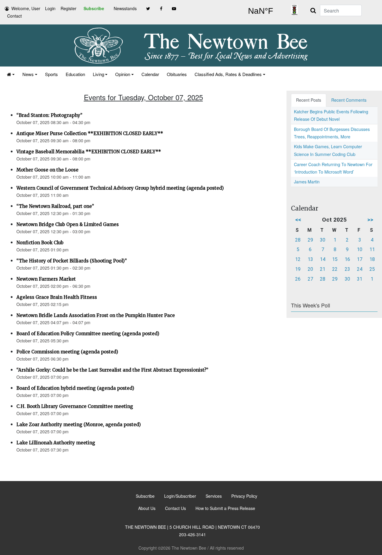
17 (359, 259)
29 (310, 240)
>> (370, 219)
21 (322, 269)
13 (310, 259)
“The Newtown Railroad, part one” (55, 206)
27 (310, 279)
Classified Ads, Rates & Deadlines (228, 74)
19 (298, 269)
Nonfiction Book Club (40, 242)
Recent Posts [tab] (308, 100)
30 (322, 240)
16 (347, 259)
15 (335, 259)
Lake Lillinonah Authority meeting (55, 443)
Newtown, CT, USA (260, 11)
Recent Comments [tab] (348, 100)
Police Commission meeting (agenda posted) (67, 352)
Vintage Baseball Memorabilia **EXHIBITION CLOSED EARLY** (88, 151)
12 (298, 259)
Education (75, 74)
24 (359, 269)
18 (372, 259)
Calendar (150, 74)
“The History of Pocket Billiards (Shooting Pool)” (71, 261)
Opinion (122, 74)
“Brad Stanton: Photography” (49, 115)
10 (359, 249)
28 (298, 240)
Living (98, 74)
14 (322, 259)
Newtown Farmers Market (46, 279)
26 (298, 279)
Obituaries (177, 74)
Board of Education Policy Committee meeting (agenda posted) (87, 333)
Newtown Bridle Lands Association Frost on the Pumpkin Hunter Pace (95, 315)
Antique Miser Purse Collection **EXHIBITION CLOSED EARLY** (89, 133)
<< (298, 219)
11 (372, 249)
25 (372, 269)
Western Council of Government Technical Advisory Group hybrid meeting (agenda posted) (120, 188)
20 (310, 269)
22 (335, 269)
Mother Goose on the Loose (47, 170)
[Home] (10, 74)
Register (68, 8)
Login (50, 8)
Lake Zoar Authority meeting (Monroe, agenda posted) (78, 424)
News (28, 74)
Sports (51, 74)
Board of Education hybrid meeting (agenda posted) (75, 388)
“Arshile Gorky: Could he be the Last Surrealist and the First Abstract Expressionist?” (112, 370)
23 (347, 269)
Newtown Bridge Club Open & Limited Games (67, 224)
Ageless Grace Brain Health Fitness (56, 297)
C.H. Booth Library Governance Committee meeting (74, 406)
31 (359, 279)
